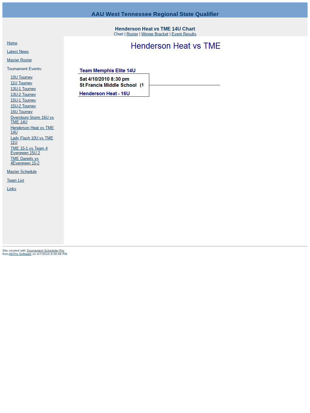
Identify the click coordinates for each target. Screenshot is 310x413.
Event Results (184, 34)
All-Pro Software (20, 253)
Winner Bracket (154, 34)
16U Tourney (22, 111)
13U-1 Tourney (23, 88)
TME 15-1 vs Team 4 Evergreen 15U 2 (29, 150)
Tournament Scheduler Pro (45, 250)
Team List (15, 180)
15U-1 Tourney (23, 100)
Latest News (18, 51)
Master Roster (19, 60)
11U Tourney (21, 83)
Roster (132, 34)
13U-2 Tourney (23, 94)
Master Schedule (22, 171)
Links (11, 189)
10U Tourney (22, 77)
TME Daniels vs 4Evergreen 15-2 (25, 160)
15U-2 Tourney (23, 106)
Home (12, 43)
